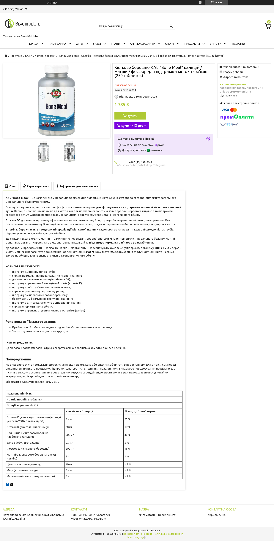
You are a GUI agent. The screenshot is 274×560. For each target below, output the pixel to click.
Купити (132, 116)
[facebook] (7, 484)
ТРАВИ (115, 43)
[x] (11, 484)
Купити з (127, 126)
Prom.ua (155, 530)
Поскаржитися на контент (137, 534)
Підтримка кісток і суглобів (74, 55)
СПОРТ (169, 43)
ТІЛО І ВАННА (57, 43)
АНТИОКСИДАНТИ (142, 43)
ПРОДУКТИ (192, 43)
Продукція (16, 55)
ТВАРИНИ (238, 43)
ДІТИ (79, 43)
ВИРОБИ (215, 43)
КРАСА (33, 43)
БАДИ (97, 43)
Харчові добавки (45, 55)
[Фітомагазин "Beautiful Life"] (21, 23)
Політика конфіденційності (168, 534)
